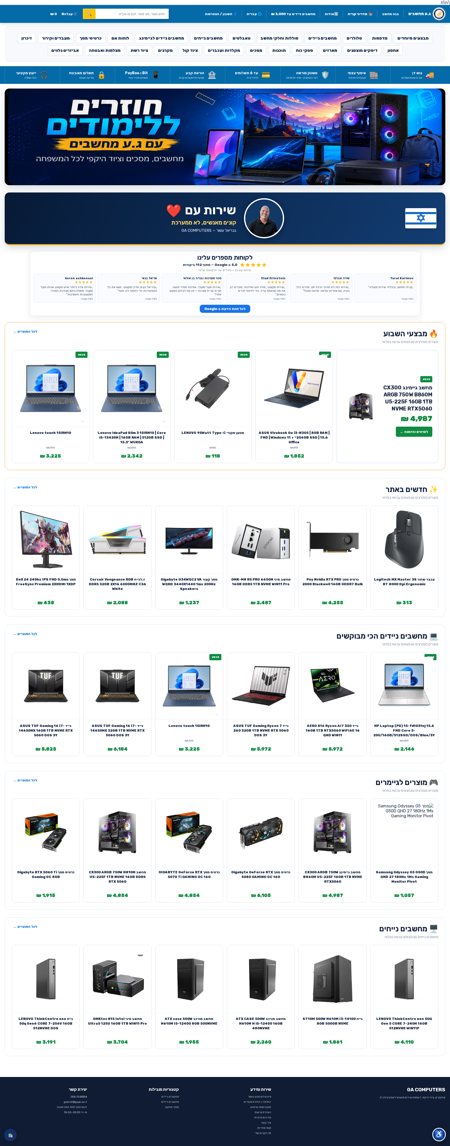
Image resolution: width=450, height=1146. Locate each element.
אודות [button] (331, 14)
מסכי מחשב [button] (172, 1107)
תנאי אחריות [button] (264, 1128)
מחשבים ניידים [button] (170, 1096)
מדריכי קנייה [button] (360, 14)
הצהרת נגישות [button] (263, 1112)
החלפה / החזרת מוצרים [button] (257, 1102)
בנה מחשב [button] (390, 14)
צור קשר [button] (266, 1122)
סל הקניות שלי (263, 1133)
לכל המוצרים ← (25, 331)
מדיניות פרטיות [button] (262, 1117)
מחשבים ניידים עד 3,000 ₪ (293, 14)
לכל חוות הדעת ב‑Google (225, 309)
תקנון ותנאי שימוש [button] (260, 1107)
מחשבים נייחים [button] (170, 1102)
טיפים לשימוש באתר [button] (259, 1096)
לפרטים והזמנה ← (414, 432)
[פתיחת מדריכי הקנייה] (225, 137)
